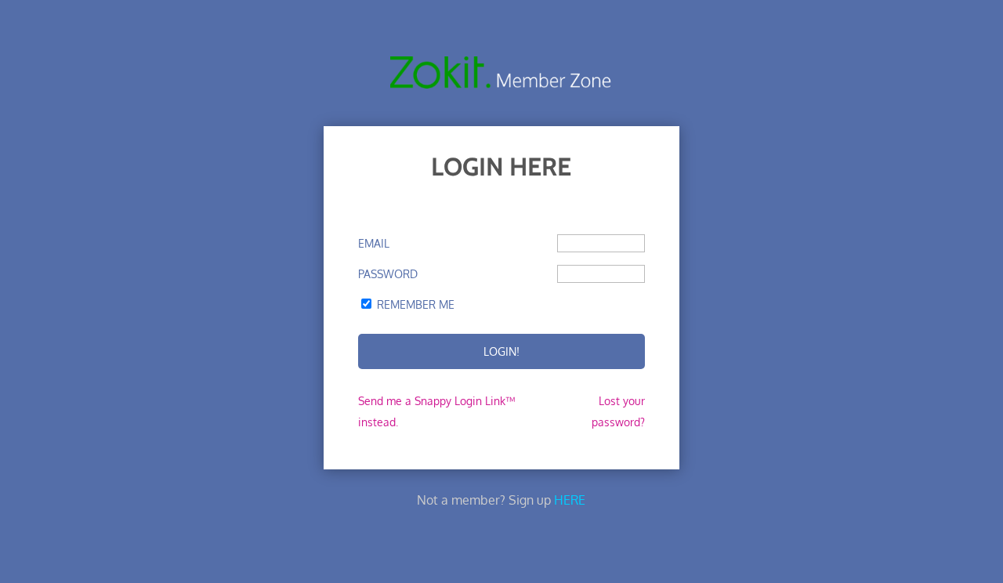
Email (373, 243)
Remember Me (415, 304)
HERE (569, 500)
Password (388, 274)
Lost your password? (618, 411)
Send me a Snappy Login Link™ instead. (436, 411)
